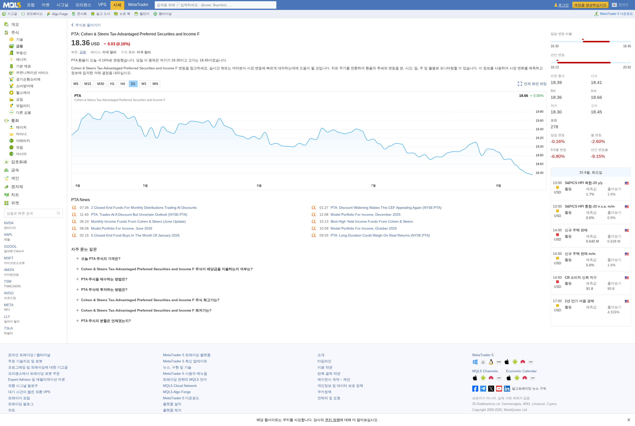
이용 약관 (325, 367)
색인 (15, 178)
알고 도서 (103, 14)
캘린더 (144, 14)
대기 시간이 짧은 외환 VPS (29, 392)
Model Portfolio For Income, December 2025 (366, 214)
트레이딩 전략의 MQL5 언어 (185, 379)
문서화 (82, 14)
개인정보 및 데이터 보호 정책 (340, 386)
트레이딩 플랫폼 (187, 355)
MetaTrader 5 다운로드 (616, 14)
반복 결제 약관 (329, 373)
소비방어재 (24, 86)
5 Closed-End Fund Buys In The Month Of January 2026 (135, 235)
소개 (321, 355)
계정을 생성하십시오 (590, 5)
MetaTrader (138, 4)
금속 (15, 170)
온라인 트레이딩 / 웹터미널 (29, 355)
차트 (15, 195)
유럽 (19, 147)
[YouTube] (499, 389)
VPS (102, 4)
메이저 (21, 127)
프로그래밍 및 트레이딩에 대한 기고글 (38, 367)
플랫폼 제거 (172, 410)
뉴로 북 (125, 14)
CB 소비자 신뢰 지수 (581, 277)
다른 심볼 (23, 112)
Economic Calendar (521, 371)
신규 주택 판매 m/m (580, 254)
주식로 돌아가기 (88, 25)
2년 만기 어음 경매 (579, 301)
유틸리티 (23, 106)
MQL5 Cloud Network (180, 386)
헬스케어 (23, 93)
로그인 (563, 5)
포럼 (31, 5)
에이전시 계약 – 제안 (334, 379)
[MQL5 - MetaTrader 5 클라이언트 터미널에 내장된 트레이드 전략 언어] (12, 5)
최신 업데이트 (185, 361)
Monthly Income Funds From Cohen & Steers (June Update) (138, 221)
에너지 (21, 59)
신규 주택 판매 (576, 230)
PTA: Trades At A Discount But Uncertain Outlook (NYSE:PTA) (139, 214)
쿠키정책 (324, 392)
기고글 (12, 14)
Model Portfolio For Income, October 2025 (364, 228)
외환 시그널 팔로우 (23, 386)
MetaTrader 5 (483, 355)
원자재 (17, 187)
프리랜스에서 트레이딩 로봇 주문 (34, 373)
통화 (15, 120)
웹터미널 (165, 14)
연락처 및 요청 (329, 398)
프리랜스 (83, 5)
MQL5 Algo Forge (177, 392)
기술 (19, 39)
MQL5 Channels (485, 371)
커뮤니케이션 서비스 (32, 73)
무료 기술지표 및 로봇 (25, 361)
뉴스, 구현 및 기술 (177, 367)
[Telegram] (483, 389)
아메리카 (23, 141)
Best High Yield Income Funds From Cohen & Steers (372, 221)
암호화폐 (19, 162)
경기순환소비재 (28, 79)
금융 (19, 46)
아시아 (21, 154)
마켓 (46, 5)
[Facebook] (475, 389)
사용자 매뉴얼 (185, 373)
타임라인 (324, 361)
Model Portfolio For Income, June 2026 (121, 228)
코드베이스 (35, 14)
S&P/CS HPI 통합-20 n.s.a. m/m (590, 206)
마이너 (21, 134)
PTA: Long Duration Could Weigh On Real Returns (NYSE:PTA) (380, 235)
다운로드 (181, 398)
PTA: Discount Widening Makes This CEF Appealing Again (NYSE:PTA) (386, 208)
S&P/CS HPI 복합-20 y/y (584, 183)
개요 (15, 24)
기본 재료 (23, 66)
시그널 (62, 5)
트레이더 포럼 (19, 398)
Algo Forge (60, 14)
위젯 (15, 203)
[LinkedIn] (507, 389)
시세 (117, 5)
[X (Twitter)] (491, 389)
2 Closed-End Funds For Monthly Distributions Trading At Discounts (144, 208)
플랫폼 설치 (172, 404)
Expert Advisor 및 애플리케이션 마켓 (36, 379)
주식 (15, 32)
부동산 (21, 53)
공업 (19, 99)
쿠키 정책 (332, 420)
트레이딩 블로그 (20, 404)
